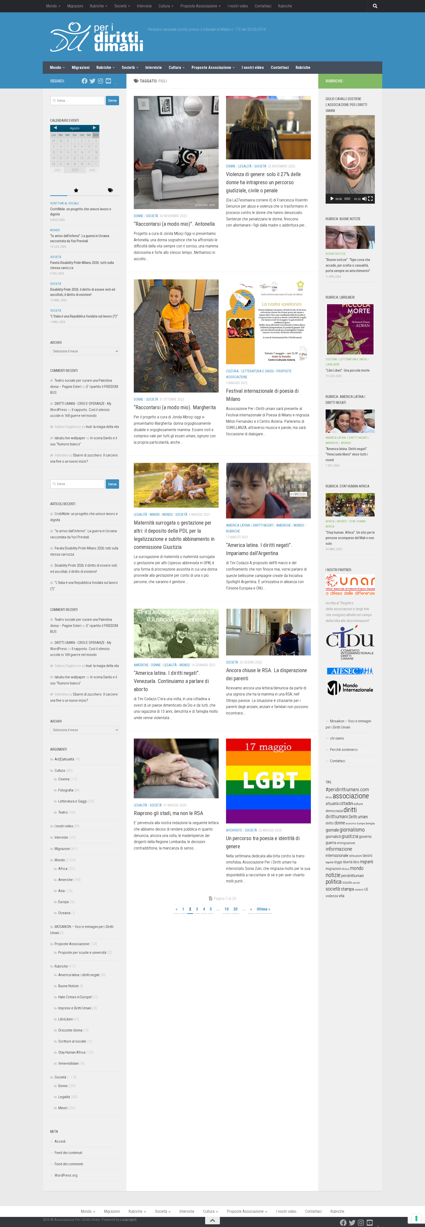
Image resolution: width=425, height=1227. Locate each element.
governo (365, 836)
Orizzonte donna (70, 1030)
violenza (332, 896)
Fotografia (65, 790)
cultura (358, 804)
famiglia (370, 823)
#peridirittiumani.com (347, 789)
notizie (333, 875)
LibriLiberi (65, 1019)
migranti (366, 861)
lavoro (367, 855)
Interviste (144, 6)
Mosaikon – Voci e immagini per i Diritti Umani (348, 724)
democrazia (334, 811)
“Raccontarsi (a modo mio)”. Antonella (174, 224)
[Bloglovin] (116, 81)
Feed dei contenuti (68, 1153)
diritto (330, 823)
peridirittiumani (352, 875)
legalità (330, 862)
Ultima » (263, 909)
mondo (357, 868)
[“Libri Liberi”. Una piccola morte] (350, 329)
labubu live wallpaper (70, 438)
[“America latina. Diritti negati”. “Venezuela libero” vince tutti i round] (350, 421)
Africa (62, 868)
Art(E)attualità (64, 759)
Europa (63, 902)
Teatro (63, 812)
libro (356, 862)
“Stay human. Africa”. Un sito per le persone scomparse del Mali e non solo (350, 538)
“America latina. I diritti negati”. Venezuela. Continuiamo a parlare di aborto (171, 681)
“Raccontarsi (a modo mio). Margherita (175, 407)
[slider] (347, 198)
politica (334, 881)
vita (341, 895)
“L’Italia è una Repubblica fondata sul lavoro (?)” (84, 316)
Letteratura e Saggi (258, 371)
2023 (57, 170)
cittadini (346, 803)
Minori (155, 514)
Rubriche (97, 6)
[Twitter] (92, 81)
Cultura (164, 6)
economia (351, 823)
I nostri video (238, 6)
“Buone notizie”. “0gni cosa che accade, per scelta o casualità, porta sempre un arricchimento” (348, 265)
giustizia (350, 836)
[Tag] (110, 190)
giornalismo (352, 829)
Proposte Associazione (199, 6)
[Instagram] (100, 81)
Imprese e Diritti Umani (74, 1008)
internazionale (337, 855)
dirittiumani (337, 816)
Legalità (245, 166)
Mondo (51, 6)
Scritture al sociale (64, 203)
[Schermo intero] (370, 198)
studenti (359, 889)
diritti (350, 810)
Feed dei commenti (69, 1164)
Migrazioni (75, 6)
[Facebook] (85, 81)
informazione (339, 849)
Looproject (128, 1219)
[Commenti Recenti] (93, 190)
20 (235, 909)
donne (339, 822)
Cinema (63, 779)
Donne (138, 216)
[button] (350, 159)
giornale (332, 830)
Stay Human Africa (71, 1052)
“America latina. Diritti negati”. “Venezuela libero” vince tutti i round (347, 454)
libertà (347, 862)
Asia (61, 891)
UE (366, 889)
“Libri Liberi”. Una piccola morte (348, 370)
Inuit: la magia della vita (102, 426)
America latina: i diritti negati (249, 525)
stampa (347, 889)
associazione (351, 796)
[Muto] (364, 198)
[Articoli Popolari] (76, 190)
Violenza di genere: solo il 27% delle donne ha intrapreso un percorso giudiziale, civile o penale (263, 182)
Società (120, 6)
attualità (332, 803)
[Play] (332, 198)
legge (338, 862)
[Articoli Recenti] (58, 190)
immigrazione (346, 843)
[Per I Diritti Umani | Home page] (96, 37)
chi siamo (337, 738)
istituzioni (355, 856)
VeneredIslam (68, 1063)
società (333, 889)
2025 (92, 170)
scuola (347, 882)
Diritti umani (358, 816)
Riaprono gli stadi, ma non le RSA (168, 813)
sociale (356, 882)
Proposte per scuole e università (82, 952)
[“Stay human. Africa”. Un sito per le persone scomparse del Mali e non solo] (350, 504)
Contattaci (263, 6)
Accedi (60, 1141)
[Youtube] (108, 81)
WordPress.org (66, 1175)
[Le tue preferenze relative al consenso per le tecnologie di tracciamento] (416, 1218)
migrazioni (333, 868)
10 (226, 909)
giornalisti (333, 836)
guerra (331, 842)
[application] (350, 159)
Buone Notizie (68, 986)
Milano (345, 869)
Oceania (64, 913)
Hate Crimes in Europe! (75, 997)
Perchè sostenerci (344, 749)
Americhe (283, 525)
